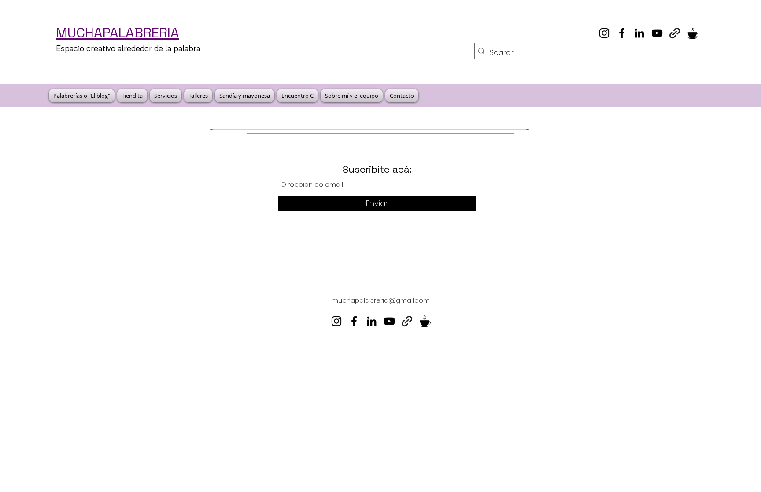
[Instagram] (604, 33)
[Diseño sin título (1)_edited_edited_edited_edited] (692, 33)
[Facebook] (621, 33)
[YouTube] (657, 33)
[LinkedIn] (639, 33)
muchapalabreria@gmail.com (381, 300)
